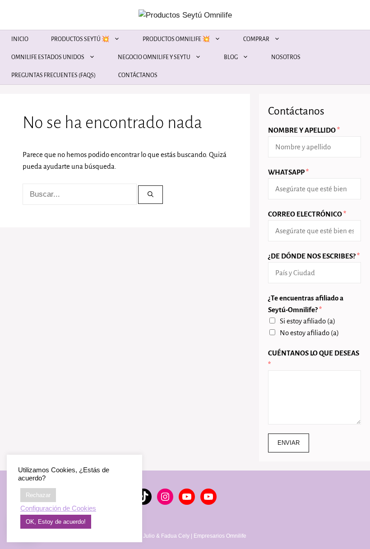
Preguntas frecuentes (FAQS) (53, 75)
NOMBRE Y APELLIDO (304, 130)
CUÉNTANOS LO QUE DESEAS (313, 359)
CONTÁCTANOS (137, 75)
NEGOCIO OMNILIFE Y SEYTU (154, 57)
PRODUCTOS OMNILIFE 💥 (176, 39)
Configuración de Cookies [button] (58, 508)
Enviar (289, 442)
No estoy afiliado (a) (309, 333)
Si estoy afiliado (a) (307, 321)
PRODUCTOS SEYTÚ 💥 (80, 39)
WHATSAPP (288, 172)
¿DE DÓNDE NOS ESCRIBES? (314, 256)
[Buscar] (150, 194)
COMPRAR (256, 39)
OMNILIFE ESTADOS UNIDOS (47, 57)
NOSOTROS (286, 57)
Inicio (19, 39)
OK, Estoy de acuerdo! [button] (56, 521)
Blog (231, 57)
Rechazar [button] (38, 495)
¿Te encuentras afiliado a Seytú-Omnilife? (305, 304)
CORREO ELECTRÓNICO (307, 214)
